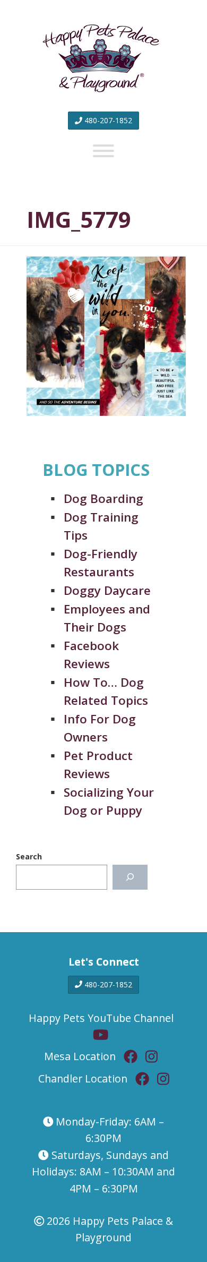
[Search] (130, 877)
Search (29, 856)
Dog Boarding (103, 498)
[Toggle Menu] (103, 150)
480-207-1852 (107, 120)
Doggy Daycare (107, 590)
